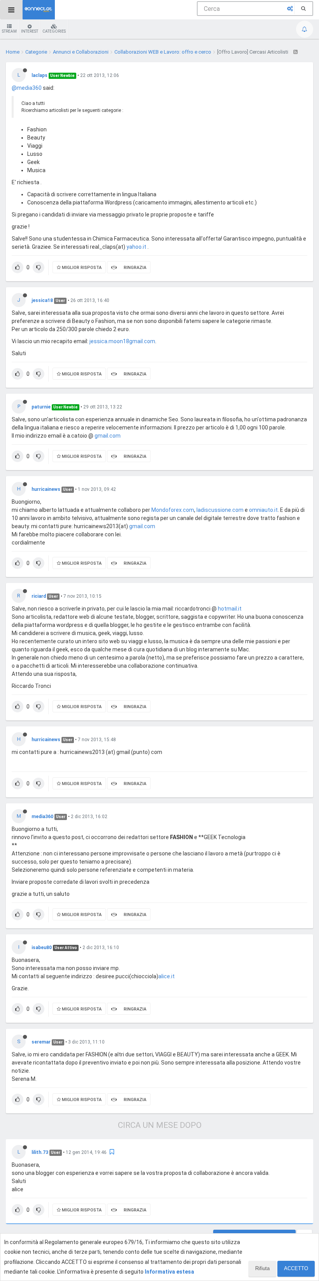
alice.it (166, 976)
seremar (41, 1042)
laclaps (39, 75)
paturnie (41, 407)
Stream (9, 31)
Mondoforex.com (172, 510)
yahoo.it (136, 247)
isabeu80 (42, 947)
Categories (54, 31)
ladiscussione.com (220, 510)
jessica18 (42, 300)
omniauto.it (263, 510)
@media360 (27, 88)
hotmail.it (230, 609)
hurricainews (46, 489)
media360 (42, 816)
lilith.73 (40, 1152)
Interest (29, 31)
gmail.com (108, 436)
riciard (39, 596)
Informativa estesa (169, 1272)
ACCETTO (296, 1268)
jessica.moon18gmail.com (122, 341)
